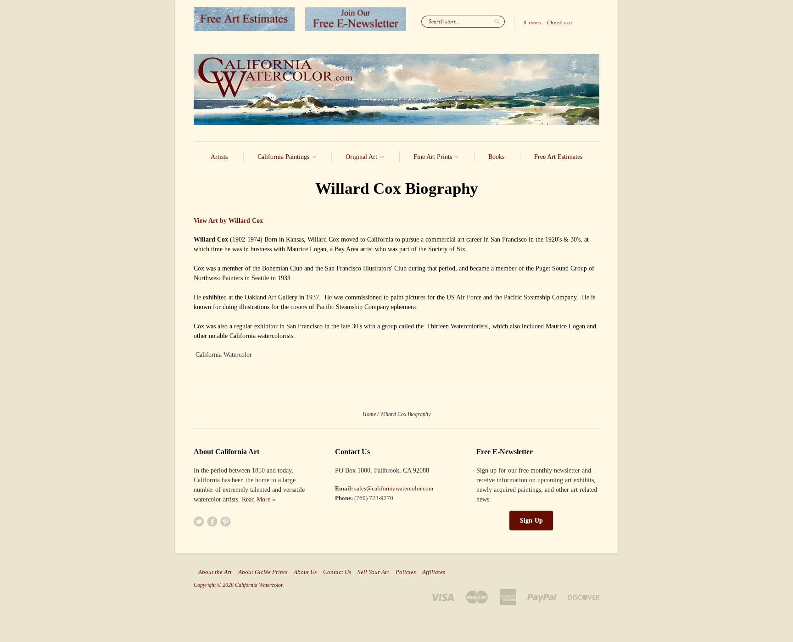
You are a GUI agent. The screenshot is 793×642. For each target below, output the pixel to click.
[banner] (396, 89)
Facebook (212, 521)
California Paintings (284, 156)
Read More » (258, 499)
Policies (406, 572)
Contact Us (337, 572)
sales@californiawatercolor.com (393, 488)
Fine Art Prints (433, 156)
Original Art (362, 156)
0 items (533, 22)
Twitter (199, 521)
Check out (559, 22)
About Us (305, 572)
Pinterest (225, 521)
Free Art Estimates (558, 156)
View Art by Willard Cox (228, 220)
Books (496, 156)
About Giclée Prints (262, 572)
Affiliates (433, 572)
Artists (219, 156)
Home (369, 414)
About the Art (215, 572)
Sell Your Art (373, 572)
